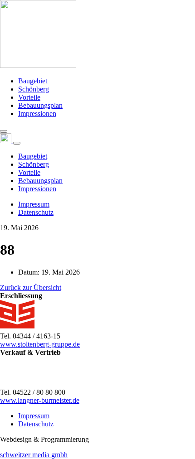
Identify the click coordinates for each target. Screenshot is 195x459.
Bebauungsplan (40, 105)
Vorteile (29, 97)
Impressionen (37, 113)
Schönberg (33, 89)
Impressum (33, 204)
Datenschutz (36, 212)
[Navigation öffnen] (3, 131)
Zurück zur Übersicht (30, 287)
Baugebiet (32, 81)
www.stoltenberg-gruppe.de (40, 344)
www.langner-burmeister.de (39, 400)
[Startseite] (38, 65)
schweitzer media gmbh (34, 455)
